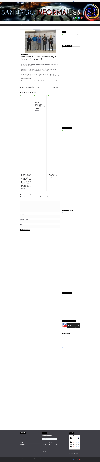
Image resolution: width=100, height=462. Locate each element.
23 (56, 446)
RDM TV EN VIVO (48, 25)
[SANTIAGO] (50, 2)
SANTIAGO (25, 25)
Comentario (23, 199)
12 (47, 444)
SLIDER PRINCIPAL (23, 448)
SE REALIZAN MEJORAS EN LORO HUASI (53, 176)
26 (47, 448)
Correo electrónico (24, 219)
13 (49, 444)
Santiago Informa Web (30, 61)
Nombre (22, 214)
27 (49, 448)
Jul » (45, 451)
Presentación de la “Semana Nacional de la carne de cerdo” (50, 86)
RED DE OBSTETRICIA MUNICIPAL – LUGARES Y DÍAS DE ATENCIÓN (40, 105)
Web (21, 224)
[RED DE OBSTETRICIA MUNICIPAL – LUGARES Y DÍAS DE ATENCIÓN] (40, 95)
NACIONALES (31, 25)
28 (51, 448)
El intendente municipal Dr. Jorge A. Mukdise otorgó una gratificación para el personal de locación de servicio (30, 87)
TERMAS (41, 25)
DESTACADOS (22, 437)
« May (43, 451)
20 (49, 446)
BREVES (21, 435)
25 (45, 448)
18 (45, 446)
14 (51, 444)
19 (47, 446)
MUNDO (21, 442)
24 (43, 448)
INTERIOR (37, 25)
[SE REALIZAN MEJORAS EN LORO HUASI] (54, 95)
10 (43, 444)
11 (45, 444)
